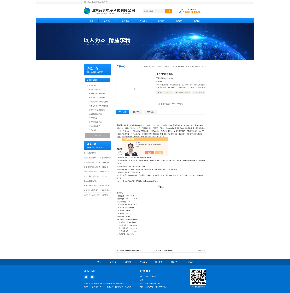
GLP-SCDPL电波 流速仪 (165, 250)
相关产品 (136, 112)
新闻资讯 (125, 21)
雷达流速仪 (93, 118)
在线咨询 (179, 21)
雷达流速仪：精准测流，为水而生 (96, 176)
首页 (91, 21)
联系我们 (197, 21)
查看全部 (97, 135)
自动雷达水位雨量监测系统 (98, 102)
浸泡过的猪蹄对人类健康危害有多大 (96, 185)
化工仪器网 (119, 287)
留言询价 (150, 112)
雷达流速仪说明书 (90, 153)
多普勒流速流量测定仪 (97, 93)
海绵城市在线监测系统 (97, 98)
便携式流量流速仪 (95, 89)
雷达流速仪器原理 (90, 181)
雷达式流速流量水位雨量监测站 (99, 106)
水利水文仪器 (92, 80)
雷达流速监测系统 (95, 122)
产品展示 (143, 21)
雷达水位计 (93, 130)
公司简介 (107, 21)
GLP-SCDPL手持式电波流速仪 (131, 250)
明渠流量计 (93, 85)
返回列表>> (201, 250)
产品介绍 (122, 112)
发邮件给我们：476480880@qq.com (173, 104)
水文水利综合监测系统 (97, 110)
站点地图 (128, 287)
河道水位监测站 (94, 126)
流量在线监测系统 (95, 114)
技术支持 (161, 21)
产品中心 (92, 68)
